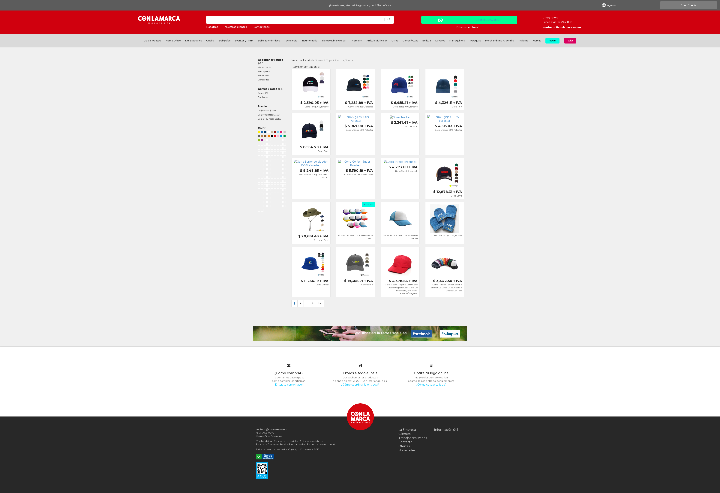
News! (552, 40)
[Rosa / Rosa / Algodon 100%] (272, 149)
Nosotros (212, 26)
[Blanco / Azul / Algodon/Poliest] (262, 161)
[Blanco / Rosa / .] (284, 153)
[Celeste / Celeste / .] (262, 174)
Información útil (446, 429)
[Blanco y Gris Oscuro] (259, 182)
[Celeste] (278, 132)
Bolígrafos (224, 40)
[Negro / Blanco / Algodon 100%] (272, 141)
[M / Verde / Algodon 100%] (275, 198)
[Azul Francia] (265, 178)
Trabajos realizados (412, 438)
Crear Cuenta (689, 5)
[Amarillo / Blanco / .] (281, 153)
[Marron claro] (262, 136)
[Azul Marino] (259, 178)
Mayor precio (264, 71)
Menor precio (264, 67)
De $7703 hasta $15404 (269, 114)
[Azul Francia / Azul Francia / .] (284, 157)
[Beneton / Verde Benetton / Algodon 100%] (265, 149)
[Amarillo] (259, 132)
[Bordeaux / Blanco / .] (278, 153)
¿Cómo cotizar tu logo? (431, 384)
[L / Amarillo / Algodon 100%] (284, 198)
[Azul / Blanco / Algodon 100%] (275, 141)
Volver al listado (302, 60)
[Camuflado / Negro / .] (278, 157)
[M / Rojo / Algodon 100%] (265, 202)
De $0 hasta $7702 (267, 110)
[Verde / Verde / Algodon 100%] (262, 149)
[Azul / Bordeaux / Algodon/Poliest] (272, 161)
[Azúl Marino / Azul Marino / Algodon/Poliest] (262, 186)
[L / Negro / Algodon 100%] (284, 190)
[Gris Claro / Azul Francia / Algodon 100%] (278, 141)
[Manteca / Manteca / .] (268, 174)
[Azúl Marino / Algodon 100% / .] (275, 202)
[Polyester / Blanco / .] (265, 153)
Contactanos (262, 26)
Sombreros (263, 97)
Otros (395, 40)
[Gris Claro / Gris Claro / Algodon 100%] (275, 149)
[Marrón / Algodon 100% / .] (259, 207)
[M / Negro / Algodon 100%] (265, 194)
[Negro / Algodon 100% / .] (278, 202)
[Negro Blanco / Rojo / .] (275, 157)
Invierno (523, 40)
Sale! (570, 40)
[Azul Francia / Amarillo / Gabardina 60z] (268, 169)
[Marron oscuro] (265, 136)
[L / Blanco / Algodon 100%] (259, 194)
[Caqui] (262, 211)
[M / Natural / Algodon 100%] (262, 198)
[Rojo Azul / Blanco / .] (281, 157)
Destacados (263, 79)
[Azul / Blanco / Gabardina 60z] (259, 169)
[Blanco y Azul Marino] (272, 178)
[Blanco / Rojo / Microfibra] (272, 169)
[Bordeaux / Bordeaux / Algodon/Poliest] (278, 190)
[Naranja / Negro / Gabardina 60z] (265, 169)
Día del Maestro (152, 40)
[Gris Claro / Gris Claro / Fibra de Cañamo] (272, 186)
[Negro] (272, 136)
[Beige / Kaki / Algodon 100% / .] (284, 202)
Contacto (405, 442)
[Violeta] (262, 141)
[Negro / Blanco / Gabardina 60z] (262, 169)
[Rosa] (278, 136)
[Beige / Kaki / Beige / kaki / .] (278, 169)
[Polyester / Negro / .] (272, 153)
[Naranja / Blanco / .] (259, 190)
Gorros (261, 93)
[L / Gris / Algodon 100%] (272, 194)
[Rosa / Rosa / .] (275, 153)
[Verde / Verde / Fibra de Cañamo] (278, 186)
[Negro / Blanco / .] (268, 157)
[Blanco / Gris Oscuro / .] (259, 157)
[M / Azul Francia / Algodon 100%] (284, 194)
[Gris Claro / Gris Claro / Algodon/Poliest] (281, 182)
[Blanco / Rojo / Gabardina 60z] (284, 165)
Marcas (537, 40)
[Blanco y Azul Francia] (281, 178)
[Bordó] (281, 207)
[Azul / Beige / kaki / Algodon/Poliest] (268, 190)
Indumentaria (309, 40)
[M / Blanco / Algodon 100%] (262, 194)
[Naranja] (268, 136)
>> (319, 303)
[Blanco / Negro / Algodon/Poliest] (265, 161)
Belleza (426, 40)
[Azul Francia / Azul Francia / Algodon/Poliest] (265, 186)
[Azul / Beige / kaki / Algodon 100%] (268, 141)
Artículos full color (377, 40)
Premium (356, 40)
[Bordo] (275, 132)
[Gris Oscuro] (284, 174)
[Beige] (272, 132)
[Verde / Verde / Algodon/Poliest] (275, 190)
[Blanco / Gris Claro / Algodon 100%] (275, 182)
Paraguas (475, 40)
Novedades (406, 450)
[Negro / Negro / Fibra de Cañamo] (275, 186)
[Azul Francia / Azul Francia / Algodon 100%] (284, 149)
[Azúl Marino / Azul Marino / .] (262, 153)
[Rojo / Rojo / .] (272, 145)
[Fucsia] (281, 132)
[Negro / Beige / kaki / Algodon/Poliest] (272, 190)
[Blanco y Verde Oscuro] (275, 178)
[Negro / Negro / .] (259, 145)
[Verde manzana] (259, 141)
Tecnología (290, 40)
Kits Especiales (193, 40)
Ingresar (611, 5)
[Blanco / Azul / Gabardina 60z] (284, 161)
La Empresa (407, 429)
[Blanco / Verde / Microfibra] (275, 169)
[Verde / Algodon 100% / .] (281, 202)
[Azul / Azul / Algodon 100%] (259, 153)
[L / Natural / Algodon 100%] (262, 202)
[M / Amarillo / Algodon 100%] (281, 194)
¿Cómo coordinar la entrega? (360, 384)
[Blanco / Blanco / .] (265, 145)
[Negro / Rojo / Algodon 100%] (281, 141)
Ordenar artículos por (270, 61)
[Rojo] (275, 136)
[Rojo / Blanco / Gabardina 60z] (272, 165)
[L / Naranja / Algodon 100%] (259, 202)
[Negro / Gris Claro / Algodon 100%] (272, 182)
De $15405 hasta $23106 (269, 119)
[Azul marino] (265, 132)
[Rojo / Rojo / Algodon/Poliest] (284, 182)
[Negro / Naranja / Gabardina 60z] (278, 165)
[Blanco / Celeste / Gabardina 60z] (259, 165)
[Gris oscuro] (259, 136)
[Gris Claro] (281, 174)
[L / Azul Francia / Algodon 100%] (272, 198)
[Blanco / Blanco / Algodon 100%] (278, 145)
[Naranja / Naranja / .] (284, 169)
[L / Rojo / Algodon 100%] (268, 202)
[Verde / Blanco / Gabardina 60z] (268, 165)
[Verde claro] (262, 190)
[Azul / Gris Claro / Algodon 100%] (278, 182)
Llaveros (440, 40)
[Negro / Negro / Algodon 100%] (278, 149)
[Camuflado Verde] (268, 182)
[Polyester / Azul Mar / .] (268, 153)
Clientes (404, 434)
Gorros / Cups (410, 40)
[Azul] (262, 207)
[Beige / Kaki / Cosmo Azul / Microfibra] (265, 141)
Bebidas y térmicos (269, 40)
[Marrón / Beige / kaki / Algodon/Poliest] (281, 190)
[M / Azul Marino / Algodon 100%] (268, 198)
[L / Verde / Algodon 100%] (272, 202)
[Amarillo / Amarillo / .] (281, 169)
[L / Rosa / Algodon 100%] (268, 194)
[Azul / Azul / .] (284, 141)
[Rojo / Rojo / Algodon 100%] (259, 149)
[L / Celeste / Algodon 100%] (265, 198)
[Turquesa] (281, 136)
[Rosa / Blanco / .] (284, 186)
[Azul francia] (262, 132)
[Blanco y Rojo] (268, 178)
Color (262, 128)
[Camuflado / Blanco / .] (265, 157)
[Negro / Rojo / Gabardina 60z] (281, 165)
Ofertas (404, 446)
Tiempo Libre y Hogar (334, 40)
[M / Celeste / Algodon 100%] (278, 194)
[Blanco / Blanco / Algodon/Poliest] (259, 186)
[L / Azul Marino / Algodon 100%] (281, 198)
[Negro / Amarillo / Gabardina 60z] (275, 165)
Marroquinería (457, 40)
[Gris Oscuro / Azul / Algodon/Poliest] (275, 161)
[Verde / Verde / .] (268, 145)
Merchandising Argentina (499, 40)
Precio (262, 106)
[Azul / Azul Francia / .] (275, 145)
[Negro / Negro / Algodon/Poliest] (268, 161)
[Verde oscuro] (262, 178)
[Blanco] (268, 132)
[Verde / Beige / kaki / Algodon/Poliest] (281, 161)
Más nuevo (263, 75)
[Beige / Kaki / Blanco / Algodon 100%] (281, 145)
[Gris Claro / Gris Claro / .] (262, 145)
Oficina (210, 40)
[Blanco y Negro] (278, 178)
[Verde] (284, 136)
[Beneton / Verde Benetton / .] (265, 174)
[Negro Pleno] (284, 207)
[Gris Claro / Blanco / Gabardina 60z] (262, 165)
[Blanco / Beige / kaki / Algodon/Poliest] (278, 161)
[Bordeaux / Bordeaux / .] (259, 174)
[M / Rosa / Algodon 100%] (259, 198)
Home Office (173, 40)
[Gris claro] (284, 132)
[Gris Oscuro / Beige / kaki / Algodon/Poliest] (265, 190)
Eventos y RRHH (244, 40)
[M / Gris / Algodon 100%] (275, 194)
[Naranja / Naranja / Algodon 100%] (268, 149)
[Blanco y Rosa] (284, 178)
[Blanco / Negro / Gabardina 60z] (265, 165)
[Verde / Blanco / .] (272, 157)
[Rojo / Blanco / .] (262, 157)
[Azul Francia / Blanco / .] (259, 161)
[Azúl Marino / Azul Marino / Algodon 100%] (281, 149)
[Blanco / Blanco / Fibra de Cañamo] (268, 186)
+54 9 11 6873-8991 (487, 20)
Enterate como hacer (289, 384)
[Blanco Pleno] (259, 211)
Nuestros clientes (236, 26)
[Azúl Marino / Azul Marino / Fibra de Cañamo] (281, 186)
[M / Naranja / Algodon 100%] (278, 198)
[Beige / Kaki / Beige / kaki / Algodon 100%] (284, 145)
